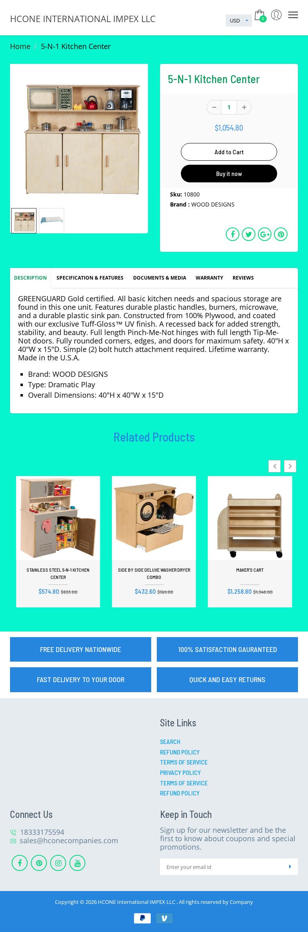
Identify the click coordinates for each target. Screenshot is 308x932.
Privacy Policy (180, 772)
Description (30, 277)
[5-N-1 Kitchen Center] (79, 133)
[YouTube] (77, 863)
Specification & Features (90, 277)
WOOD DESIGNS (213, 204)
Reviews (243, 277)
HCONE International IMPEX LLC (137, 901)
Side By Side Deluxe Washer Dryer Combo (154, 573)
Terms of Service (184, 762)
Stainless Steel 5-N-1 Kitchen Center (57, 573)
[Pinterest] (39, 863)
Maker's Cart (249, 569)
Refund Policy (180, 752)
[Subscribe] (290, 866)
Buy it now (229, 173)
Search (170, 741)
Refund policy (180, 793)
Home (20, 46)
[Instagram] (58, 863)
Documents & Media (159, 277)
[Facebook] (20, 863)
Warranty (209, 277)
